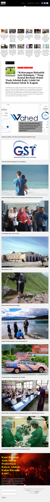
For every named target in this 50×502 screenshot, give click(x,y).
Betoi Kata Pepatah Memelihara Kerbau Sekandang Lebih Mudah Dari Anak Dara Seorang (22, 197)
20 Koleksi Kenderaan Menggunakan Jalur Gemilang (13, 377)
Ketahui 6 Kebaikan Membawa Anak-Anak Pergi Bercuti (14, 341)
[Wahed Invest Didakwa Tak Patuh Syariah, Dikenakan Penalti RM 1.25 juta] (25, 119)
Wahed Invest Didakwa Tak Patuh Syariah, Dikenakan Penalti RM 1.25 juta (18, 136)
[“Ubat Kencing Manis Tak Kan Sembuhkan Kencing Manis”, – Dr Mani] (29, 31)
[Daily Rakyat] (3, 2)
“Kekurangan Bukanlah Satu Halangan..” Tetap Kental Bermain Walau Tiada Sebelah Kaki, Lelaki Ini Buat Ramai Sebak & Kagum (24, 77)
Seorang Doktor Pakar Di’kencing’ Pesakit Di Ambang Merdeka (16, 449)
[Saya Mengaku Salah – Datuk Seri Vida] (25, 216)
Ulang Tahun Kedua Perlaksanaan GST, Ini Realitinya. (14, 161)
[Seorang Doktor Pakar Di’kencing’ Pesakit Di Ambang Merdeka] (25, 431)
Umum (31, 67)
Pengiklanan (30, 3)
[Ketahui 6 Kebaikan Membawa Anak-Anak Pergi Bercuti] (25, 324)
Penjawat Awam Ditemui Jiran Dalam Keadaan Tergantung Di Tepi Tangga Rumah (21, 37)
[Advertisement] (25, 17)
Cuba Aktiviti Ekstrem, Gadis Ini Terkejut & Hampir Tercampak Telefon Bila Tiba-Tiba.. (12, 53)
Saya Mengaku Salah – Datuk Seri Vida (10, 233)
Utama (23, 3)
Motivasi (26, 67)
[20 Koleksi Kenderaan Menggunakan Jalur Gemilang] (25, 360)
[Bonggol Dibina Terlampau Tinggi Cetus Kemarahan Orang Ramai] (37, 31)
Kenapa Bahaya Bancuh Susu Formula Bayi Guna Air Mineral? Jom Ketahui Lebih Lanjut (46, 53)
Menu (38, 3)
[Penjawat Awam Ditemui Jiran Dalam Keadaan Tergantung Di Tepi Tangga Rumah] (21, 31)
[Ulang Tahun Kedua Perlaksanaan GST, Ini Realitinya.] (25, 150)
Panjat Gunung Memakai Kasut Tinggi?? (11, 305)
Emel (3, 492)
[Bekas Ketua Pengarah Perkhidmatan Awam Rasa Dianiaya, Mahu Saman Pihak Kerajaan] (45, 31)
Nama (3, 488)
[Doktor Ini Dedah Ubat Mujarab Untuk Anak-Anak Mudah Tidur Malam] (4, 31)
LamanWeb (36, 492)
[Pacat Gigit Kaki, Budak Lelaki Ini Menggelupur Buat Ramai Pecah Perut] (21, 46)
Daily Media (37, 491)
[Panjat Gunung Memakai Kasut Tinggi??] (25, 288)
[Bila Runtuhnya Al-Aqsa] (25, 252)
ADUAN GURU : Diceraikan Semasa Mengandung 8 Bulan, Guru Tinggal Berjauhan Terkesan (23, 413)
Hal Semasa (20, 67)
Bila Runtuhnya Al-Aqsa (7, 269)
